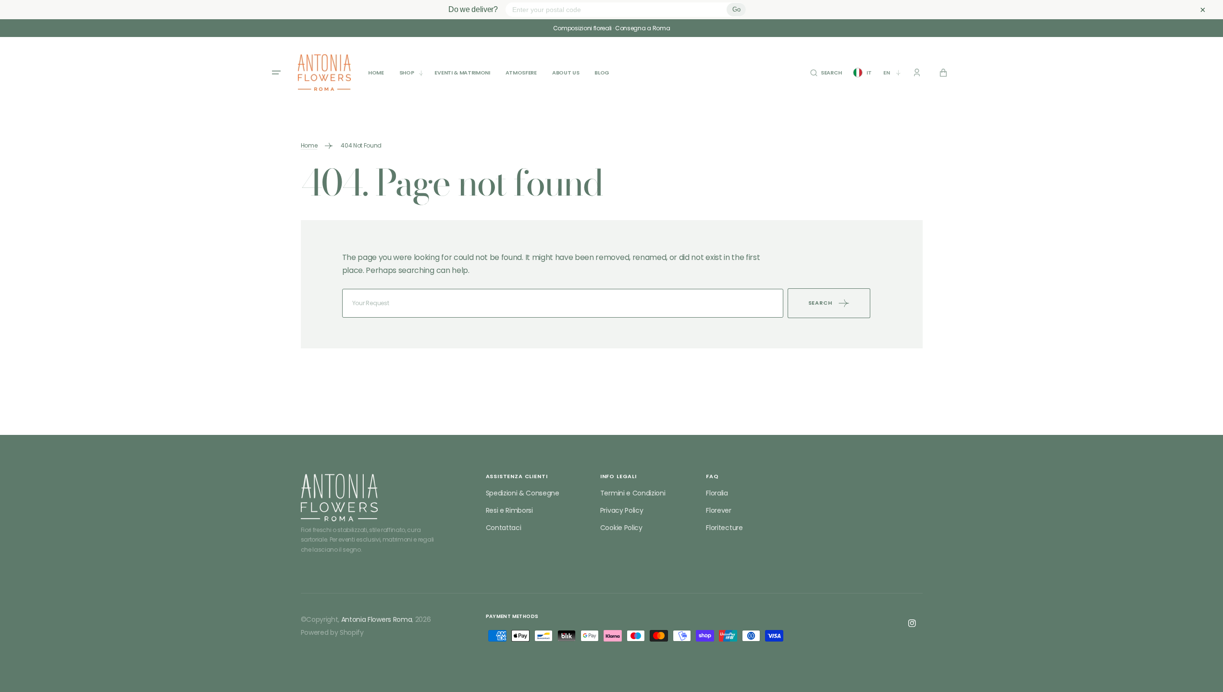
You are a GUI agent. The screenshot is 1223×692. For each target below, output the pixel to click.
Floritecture (724, 527)
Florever (718, 510)
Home (309, 145)
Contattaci (503, 527)
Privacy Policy (621, 510)
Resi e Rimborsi (509, 510)
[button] (825, 72)
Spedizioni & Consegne (522, 493)
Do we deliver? (473, 9)
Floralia (717, 493)
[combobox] (562, 303)
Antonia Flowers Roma (376, 619)
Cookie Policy (621, 527)
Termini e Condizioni (633, 493)
